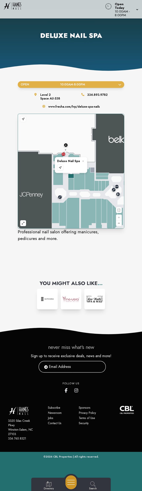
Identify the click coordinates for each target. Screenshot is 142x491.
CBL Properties (62, 457)
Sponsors (84, 408)
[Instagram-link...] (47, 299)
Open (53, 84)
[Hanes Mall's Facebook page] (67, 390)
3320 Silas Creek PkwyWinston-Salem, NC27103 (20, 427)
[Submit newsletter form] (98, 366)
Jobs (50, 418)
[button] (125, 9)
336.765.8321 (17, 438)
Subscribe (54, 408)
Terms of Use (87, 418)
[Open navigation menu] (71, 482)
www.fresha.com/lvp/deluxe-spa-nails (74, 106)
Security (84, 423)
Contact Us (54, 423)
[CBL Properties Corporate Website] (120, 410)
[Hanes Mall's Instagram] (77, 390)
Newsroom (55, 413)
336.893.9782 (97, 95)
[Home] (54, 9)
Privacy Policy (87, 413)
